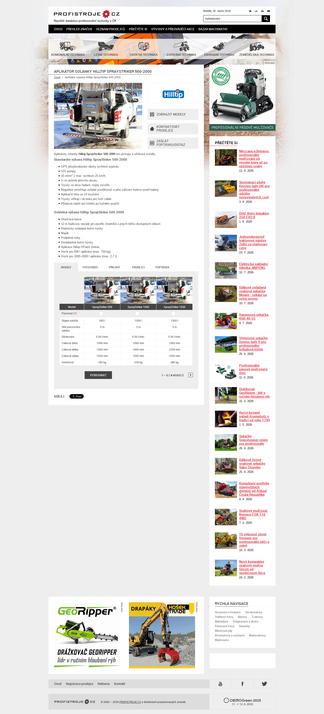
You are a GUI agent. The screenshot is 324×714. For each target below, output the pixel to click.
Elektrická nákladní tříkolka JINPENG (253, 266)
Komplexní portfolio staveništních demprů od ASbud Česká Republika (254, 489)
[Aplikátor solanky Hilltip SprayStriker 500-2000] (98, 116)
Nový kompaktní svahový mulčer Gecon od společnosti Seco (252, 567)
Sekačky (244, 626)
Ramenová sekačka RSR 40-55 (253, 316)
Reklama (104, 684)
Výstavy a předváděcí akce (172, 29)
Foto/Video (90, 267)
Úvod (58, 29)
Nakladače (221, 621)
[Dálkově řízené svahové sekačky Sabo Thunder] (226, 466)
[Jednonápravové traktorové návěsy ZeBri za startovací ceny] (226, 243)
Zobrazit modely (171, 114)
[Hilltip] (173, 93)
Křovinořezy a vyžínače (230, 635)
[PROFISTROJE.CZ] (74, 702)
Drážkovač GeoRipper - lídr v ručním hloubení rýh (254, 393)
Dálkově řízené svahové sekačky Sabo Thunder (252, 463)
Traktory (257, 617)
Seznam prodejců (110, 29)
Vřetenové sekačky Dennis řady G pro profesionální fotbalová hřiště (253, 343)
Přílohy (114, 267)
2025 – (246, 702)
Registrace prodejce (79, 684)
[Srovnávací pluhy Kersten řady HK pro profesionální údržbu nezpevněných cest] (226, 188)
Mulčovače (222, 640)
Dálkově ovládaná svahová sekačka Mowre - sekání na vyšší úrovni (253, 293)
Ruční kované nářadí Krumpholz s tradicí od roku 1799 (254, 416)
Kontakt (119, 684)
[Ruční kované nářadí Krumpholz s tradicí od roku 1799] (226, 419)
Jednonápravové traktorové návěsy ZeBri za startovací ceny (253, 242)
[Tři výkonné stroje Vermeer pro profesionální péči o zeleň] (226, 540)
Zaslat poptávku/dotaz (170, 143)
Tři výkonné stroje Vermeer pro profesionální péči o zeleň (254, 540)
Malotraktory (257, 635)
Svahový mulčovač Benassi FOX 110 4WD (253, 514)
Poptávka (162, 267)
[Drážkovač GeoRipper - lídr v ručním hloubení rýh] (226, 395)
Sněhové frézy (224, 617)
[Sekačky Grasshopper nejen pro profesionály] (226, 442)
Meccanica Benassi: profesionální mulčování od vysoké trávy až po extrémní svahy (254, 158)
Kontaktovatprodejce (168, 128)
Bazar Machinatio (212, 29)
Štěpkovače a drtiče (245, 621)
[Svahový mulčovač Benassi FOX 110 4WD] (226, 517)
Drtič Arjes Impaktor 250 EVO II (254, 215)
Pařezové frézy (225, 626)
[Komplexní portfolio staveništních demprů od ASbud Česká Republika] (226, 489)
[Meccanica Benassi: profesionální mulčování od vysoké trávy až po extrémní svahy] (226, 157)
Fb (243, 684)
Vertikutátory (253, 612)
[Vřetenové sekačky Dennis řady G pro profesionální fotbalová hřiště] (226, 344)
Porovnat (69, 313)
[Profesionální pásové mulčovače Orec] (226, 372)
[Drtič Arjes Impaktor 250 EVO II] (226, 219)
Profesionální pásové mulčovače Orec (253, 369)
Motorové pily (223, 631)
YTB (221, 683)
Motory (242, 617)
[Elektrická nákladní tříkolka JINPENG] (226, 270)
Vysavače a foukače (228, 612)
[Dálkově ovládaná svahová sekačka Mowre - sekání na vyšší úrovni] (226, 293)
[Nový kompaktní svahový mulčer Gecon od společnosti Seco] (226, 568)
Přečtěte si (138, 29)
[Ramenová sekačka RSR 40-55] (226, 321)
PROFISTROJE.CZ (87, 14)
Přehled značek (79, 29)
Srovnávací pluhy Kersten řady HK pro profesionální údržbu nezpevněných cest (254, 189)
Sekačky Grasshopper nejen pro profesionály (253, 440)
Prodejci (138, 267)
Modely (66, 267)
